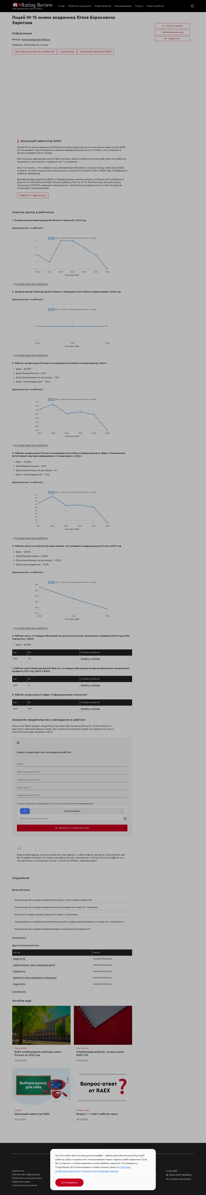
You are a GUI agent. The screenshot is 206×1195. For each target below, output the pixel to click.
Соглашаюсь (69, 1182)
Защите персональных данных (100, 1171)
